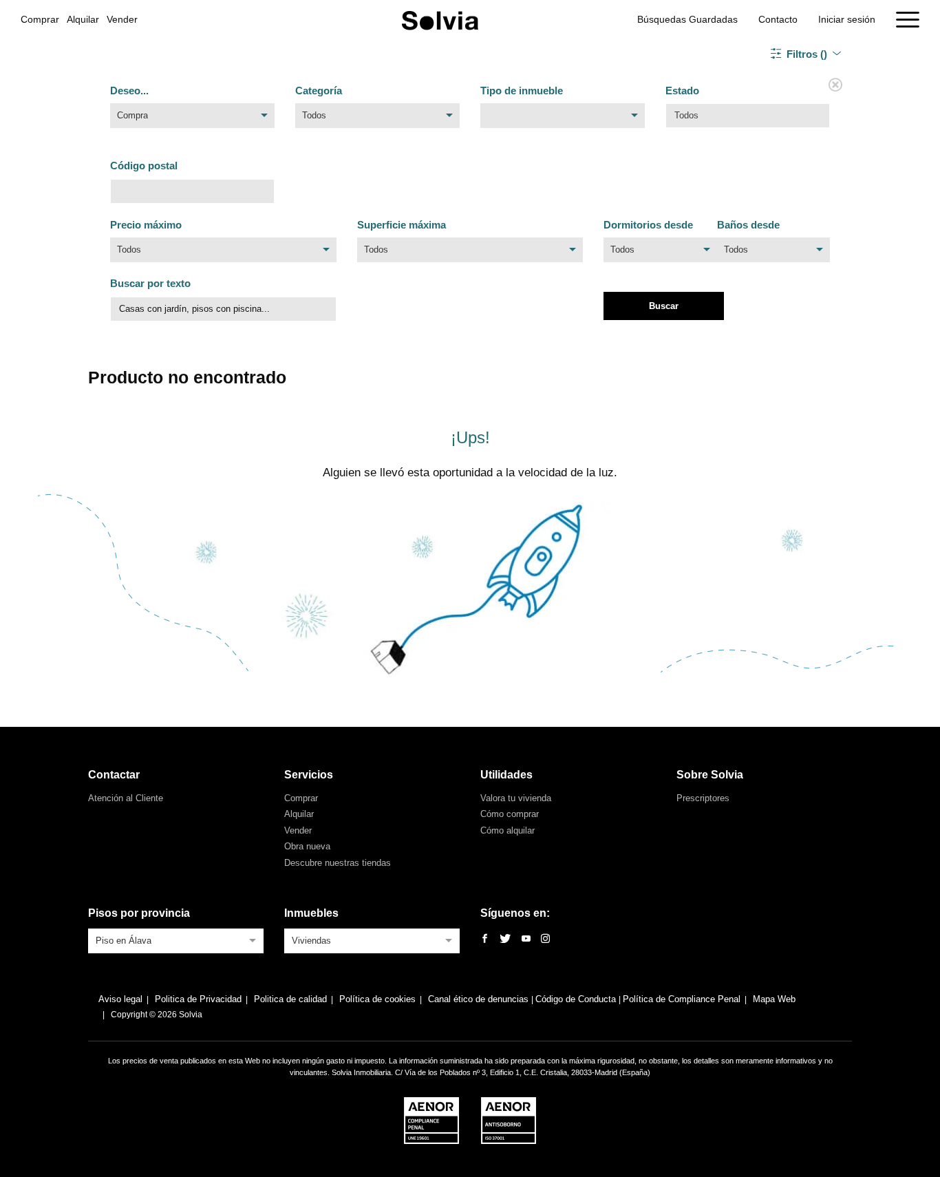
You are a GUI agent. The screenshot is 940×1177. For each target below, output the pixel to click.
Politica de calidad (290, 999)
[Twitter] (505, 939)
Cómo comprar (509, 814)
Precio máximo (146, 225)
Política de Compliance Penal (681, 999)
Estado (682, 90)
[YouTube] (526, 939)
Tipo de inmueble (521, 90)
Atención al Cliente (125, 798)
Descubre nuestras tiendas (337, 863)
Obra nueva (307, 846)
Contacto (778, 19)
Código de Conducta (577, 999)
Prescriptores (702, 798)
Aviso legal (120, 999)
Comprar (40, 19)
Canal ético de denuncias (479, 999)
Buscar (664, 306)
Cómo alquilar (507, 830)
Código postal (144, 165)
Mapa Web (774, 999)
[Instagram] (545, 939)
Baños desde (748, 225)
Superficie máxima (401, 225)
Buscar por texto (150, 283)
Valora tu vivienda (515, 798)
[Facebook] (484, 939)
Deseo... (129, 90)
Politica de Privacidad (198, 999)
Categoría (318, 90)
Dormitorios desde (648, 225)
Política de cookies (377, 999)
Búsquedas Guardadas (687, 19)
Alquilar (83, 19)
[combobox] (192, 119)
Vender (122, 19)
